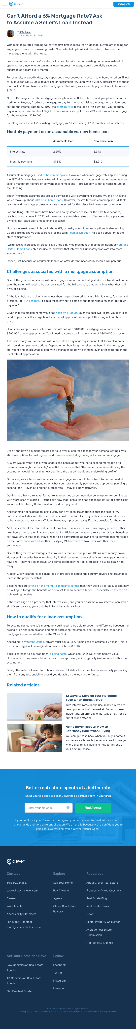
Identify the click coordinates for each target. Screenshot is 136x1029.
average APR (65, 106)
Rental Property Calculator (103, 921)
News (89, 914)
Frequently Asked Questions (104, 890)
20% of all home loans (49, 200)
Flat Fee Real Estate (19, 991)
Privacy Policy (26, 1011)
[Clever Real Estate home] (18, 4)
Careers (12, 898)
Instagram (59, 980)
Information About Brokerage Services (100, 1011)
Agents (57, 898)
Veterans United (34, 641)
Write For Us (14, 906)
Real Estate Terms (97, 906)
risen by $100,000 (67, 312)
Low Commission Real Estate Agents (25, 967)
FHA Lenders (31, 300)
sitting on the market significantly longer (53, 585)
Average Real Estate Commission (99, 932)
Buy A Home (61, 890)
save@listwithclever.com (22, 890)
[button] (49, 808)
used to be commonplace (52, 175)
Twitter (57, 972)
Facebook (59, 965)
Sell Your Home (63, 882)
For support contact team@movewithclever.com (24, 924)
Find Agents (123, 4)
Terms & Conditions (42, 1011)
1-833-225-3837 (17, 882)
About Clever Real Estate (102, 882)
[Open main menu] (4, 4)
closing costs (58, 653)
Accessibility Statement (21, 914)
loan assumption (79, 232)
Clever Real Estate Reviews (64, 908)
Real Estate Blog (96, 898)
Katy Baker (25, 31)
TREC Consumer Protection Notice (67, 1011)
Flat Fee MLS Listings (99, 942)
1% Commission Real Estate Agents (24, 980)
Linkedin (58, 988)
